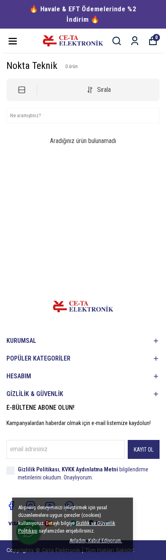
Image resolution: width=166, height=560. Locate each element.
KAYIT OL (144, 449)
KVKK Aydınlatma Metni (90, 469)
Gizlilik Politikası (38, 469)
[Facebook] (11, 505)
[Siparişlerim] (135, 41)
